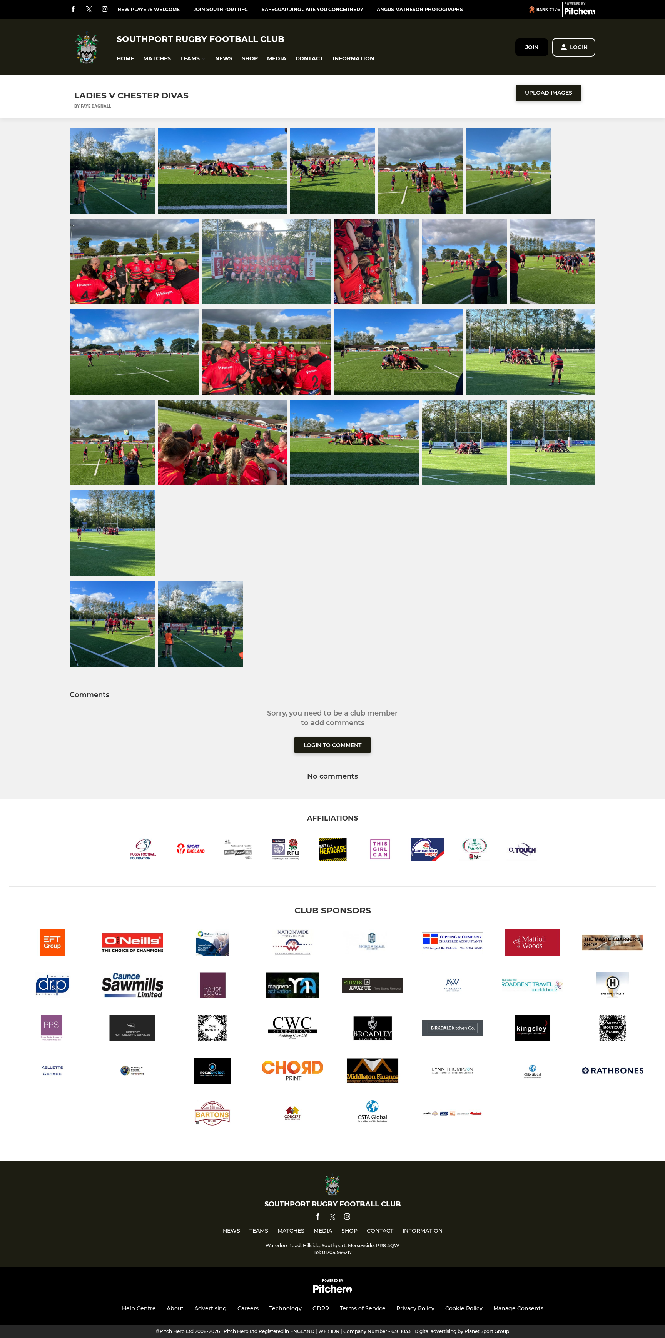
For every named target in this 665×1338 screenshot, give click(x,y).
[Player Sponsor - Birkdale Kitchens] (452, 1029)
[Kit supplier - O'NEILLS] (132, 943)
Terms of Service (363, 1308)
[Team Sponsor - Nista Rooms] (612, 1029)
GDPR (320, 1308)
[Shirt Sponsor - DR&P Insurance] (52, 986)
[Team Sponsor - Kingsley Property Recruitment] (532, 1029)
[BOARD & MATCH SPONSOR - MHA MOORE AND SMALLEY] (212, 943)
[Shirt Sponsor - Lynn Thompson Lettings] (452, 1072)
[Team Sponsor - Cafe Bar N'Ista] (212, 1029)
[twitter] (89, 9)
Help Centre (139, 1308)
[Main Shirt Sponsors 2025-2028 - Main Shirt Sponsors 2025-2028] (452, 1114)
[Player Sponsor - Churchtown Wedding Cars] (292, 1029)
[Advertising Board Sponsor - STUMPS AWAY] (372, 986)
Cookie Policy (464, 1308)
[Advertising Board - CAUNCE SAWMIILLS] (132, 986)
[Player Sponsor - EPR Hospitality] (612, 986)
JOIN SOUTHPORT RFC (221, 9)
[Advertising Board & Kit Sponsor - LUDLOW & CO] (532, 943)
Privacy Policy (415, 1308)
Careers (248, 1308)
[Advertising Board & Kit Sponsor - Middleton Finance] (372, 1072)
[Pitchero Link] (580, 12)
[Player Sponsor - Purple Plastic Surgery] (52, 1029)
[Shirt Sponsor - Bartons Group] (212, 1114)
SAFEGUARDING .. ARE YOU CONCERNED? (312, 9)
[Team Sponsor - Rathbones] (612, 1072)
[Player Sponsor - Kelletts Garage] (52, 1072)
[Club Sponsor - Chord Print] (292, 1072)
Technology (285, 1308)
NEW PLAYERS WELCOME (148, 9)
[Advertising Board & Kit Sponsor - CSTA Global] (532, 1072)
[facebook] (73, 9)
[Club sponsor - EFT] (52, 943)
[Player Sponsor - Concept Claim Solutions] (292, 1114)
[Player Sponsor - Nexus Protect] (212, 1072)
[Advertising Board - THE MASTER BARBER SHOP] (612, 943)
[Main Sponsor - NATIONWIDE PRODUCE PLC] (292, 943)
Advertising (210, 1308)
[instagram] (104, 9)
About (175, 1308)
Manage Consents (518, 1308)
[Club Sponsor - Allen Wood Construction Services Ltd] (452, 986)
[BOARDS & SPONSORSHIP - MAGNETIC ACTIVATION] (292, 986)
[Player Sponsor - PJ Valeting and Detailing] (132, 1072)
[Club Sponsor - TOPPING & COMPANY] (452, 943)
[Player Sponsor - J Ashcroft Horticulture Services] (132, 1029)
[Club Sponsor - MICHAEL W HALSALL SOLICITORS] (372, 943)
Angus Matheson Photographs (420, 9)
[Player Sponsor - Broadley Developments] (372, 1029)
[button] (125, 58)
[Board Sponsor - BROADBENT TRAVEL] (532, 986)
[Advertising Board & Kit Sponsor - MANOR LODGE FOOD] (212, 986)
